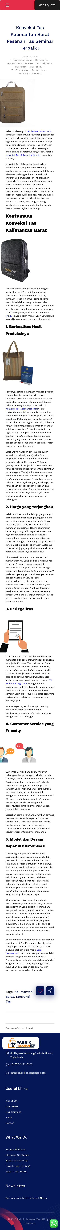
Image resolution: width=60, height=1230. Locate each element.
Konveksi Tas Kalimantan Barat (22, 155)
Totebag (23, 73)
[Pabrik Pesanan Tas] (26, 1043)
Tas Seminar (38, 70)
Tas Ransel (36, 66)
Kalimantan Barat (22, 60)
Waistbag (36, 73)
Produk (9, 316)
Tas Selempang (19, 70)
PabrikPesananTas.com (38, 131)
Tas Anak (28, 63)
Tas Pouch (20, 66)
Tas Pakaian (43, 63)
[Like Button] (40, 990)
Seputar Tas (13, 63)
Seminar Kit (41, 60)
